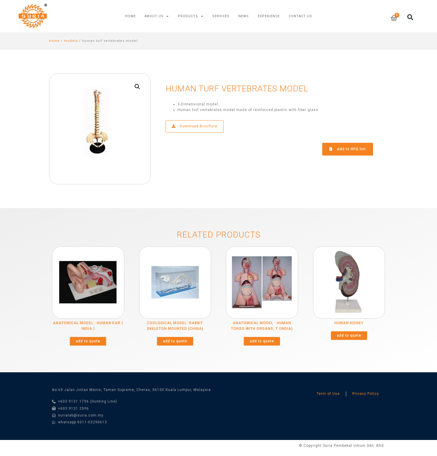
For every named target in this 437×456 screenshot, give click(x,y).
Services (220, 16)
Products (188, 16)
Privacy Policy (365, 394)
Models (71, 41)
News (243, 16)
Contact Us (300, 16)
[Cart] (393, 18)
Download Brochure (198, 126)
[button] (347, 149)
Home (130, 16)
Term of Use (328, 394)
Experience (269, 16)
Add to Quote (88, 341)
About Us (154, 16)
